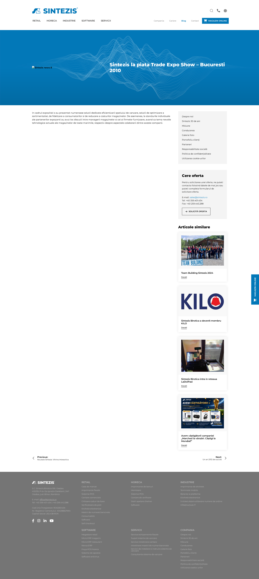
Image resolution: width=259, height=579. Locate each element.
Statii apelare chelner (141, 501)
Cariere (172, 21)
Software (88, 20)
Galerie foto (188, 135)
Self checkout (88, 523)
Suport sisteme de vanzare (144, 538)
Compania (159, 21)
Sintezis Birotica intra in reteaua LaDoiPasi (199, 380)
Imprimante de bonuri (142, 487)
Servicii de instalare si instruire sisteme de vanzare (151, 550)
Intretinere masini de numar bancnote (150, 546)
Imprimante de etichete (192, 487)
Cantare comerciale (91, 498)
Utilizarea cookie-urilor (194, 158)
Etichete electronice (91, 509)
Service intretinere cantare (144, 542)
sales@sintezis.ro (198, 197)
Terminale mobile (189, 490)
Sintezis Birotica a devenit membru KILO (201, 322)
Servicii (106, 20)
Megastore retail (89, 535)
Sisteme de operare (91, 553)
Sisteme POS (88, 494)
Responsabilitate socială (194, 149)
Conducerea (188, 130)
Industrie (69, 20)
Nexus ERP (87, 546)
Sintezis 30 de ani (191, 121)
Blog (183, 21)
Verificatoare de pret (91, 505)
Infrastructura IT (188, 505)
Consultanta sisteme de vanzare (146, 554)
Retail (37, 20)
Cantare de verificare (141, 498)
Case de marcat (89, 487)
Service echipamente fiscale (144, 535)
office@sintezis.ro (48, 499)
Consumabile (88, 516)
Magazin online (217, 21)
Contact (195, 21)
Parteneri (187, 144)
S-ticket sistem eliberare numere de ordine (201, 501)
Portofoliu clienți (191, 139)
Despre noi (187, 116)
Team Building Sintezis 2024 (197, 273)
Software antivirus (90, 557)
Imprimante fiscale (91, 490)
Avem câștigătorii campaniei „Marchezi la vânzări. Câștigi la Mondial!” (198, 438)
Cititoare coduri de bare (93, 501)
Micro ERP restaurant (92, 542)
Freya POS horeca (90, 549)
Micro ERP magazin (91, 538)
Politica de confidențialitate (196, 153)
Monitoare (136, 490)
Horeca (52, 20)
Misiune (186, 125)
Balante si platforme (190, 494)
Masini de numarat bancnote (96, 512)
